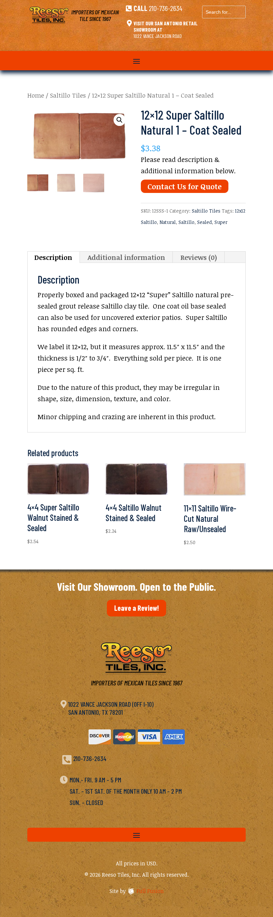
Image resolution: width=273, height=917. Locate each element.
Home (35, 95)
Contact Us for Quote (184, 186)
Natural (167, 222)
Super (220, 222)
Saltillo (186, 222)
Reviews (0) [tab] (198, 257)
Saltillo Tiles (68, 95)
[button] (120, 120)
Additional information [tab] (126, 257)
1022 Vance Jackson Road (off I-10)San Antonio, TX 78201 (110, 708)
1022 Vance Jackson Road (158, 36)
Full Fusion (150, 891)
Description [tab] (53, 257)
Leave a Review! (136, 607)
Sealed (204, 222)
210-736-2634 (165, 8)
